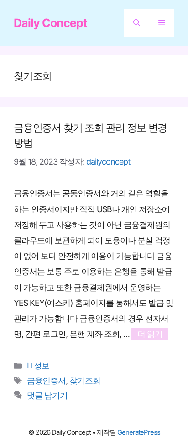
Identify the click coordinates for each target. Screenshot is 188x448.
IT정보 (38, 365)
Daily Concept (50, 23)
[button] (136, 23)
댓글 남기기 (47, 395)
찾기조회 (84, 380)
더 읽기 (149, 334)
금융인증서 (46, 380)
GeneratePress (138, 432)
